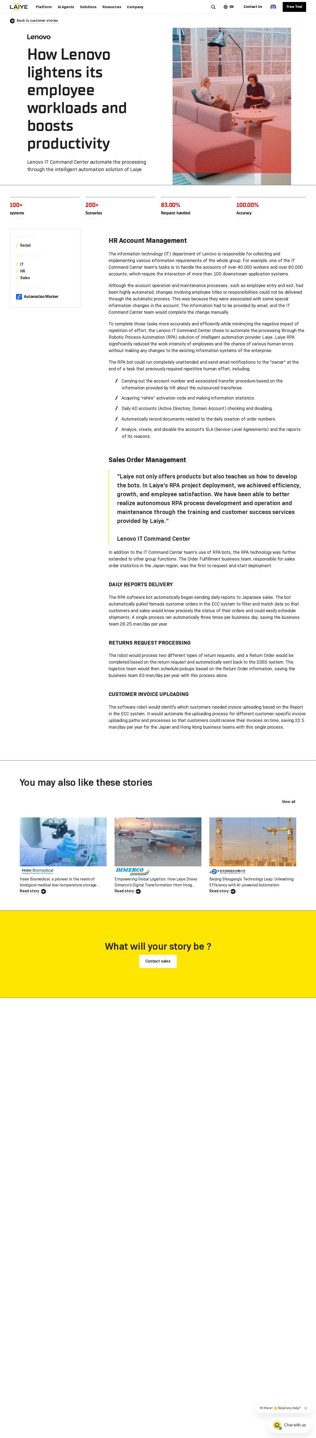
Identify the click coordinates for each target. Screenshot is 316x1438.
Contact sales (158, 961)
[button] (44, 7)
